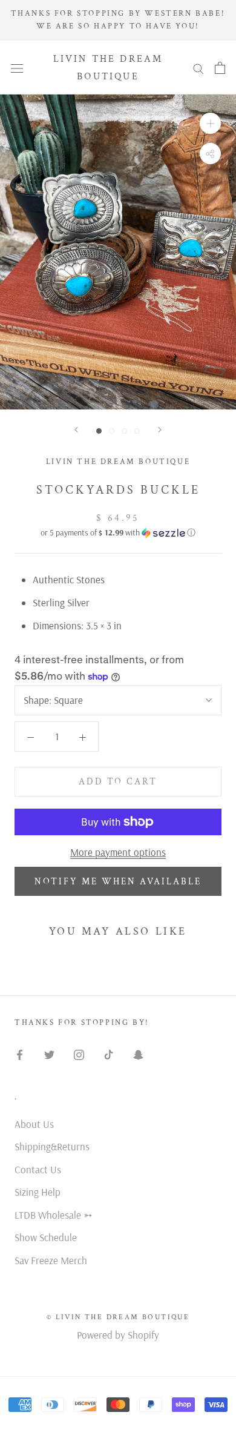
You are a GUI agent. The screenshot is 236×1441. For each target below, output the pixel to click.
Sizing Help (38, 1191)
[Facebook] (20, 1053)
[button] (118, 532)
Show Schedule (46, 1237)
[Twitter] (49, 1053)
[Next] (160, 429)
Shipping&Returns (52, 1146)
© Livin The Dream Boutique (118, 1317)
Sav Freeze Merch (51, 1260)
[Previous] (76, 429)
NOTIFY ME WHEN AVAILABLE (118, 881)
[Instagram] (79, 1053)
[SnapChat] (138, 1053)
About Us (34, 1124)
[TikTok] (108, 1053)
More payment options (118, 852)
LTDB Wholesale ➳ (53, 1214)
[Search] (198, 67)
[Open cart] (220, 67)
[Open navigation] (17, 67)
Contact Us (38, 1169)
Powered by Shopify (118, 1334)
